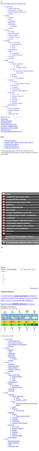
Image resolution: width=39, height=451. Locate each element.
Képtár (6, 60)
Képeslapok (15, 99)
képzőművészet (32, 296)
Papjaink (10, 39)
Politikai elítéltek (13, 35)
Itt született (11, 32)
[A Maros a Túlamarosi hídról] (9, 126)
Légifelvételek (16, 89)
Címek (10, 19)
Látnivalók (11, 62)
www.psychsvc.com (9, 151)
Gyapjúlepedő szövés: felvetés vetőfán (17, 197)
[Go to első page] (5, 274)
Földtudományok (12, 49)
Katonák (14, 98)
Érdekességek (12, 24)
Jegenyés (28, 298)
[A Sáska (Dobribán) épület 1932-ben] (11, 131)
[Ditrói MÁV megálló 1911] (9, 124)
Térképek (14, 101)
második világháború (26, 300)
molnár (10, 304)
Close (3, 267)
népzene (22, 303)
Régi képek (11, 92)
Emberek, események (17, 96)
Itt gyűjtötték (15, 53)
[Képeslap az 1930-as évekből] (9, 128)
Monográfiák (11, 21)
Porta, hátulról (10, 210)
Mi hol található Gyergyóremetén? (17, 12)
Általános (7, 15)
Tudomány (7, 40)
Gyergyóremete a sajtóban (15, 10)
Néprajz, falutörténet (17, 64)
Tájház (17, 65)
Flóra (13, 46)
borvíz (16, 298)
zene (2, 300)
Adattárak (11, 17)
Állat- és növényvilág (14, 42)
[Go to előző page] (5, 276)
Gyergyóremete (9, 7)
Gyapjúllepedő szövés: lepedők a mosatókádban (21, 215)
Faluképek (11, 80)
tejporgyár (4, 304)
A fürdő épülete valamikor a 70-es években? (20, 226)
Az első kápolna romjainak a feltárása (18, 223)
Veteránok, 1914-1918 (14, 37)
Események (15, 85)
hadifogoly (22, 298)
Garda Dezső (14, 300)
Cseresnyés (8, 300)
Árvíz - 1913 (15, 94)
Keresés (3, 117)
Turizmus (10, 28)
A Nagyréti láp (20, 78)
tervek (2, 298)
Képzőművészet (12, 105)
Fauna (13, 48)
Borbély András (9, 298)
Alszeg (2, 296)
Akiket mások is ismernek (23, 83)
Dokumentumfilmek (13, 110)
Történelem (11, 57)
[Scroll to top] (1, 449)
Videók (6, 107)
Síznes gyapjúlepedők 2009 (14, 207)
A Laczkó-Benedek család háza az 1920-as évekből (22, 242)
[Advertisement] (19, 174)
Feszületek (15, 87)
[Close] (1, 251)
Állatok (14, 74)
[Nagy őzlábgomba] (6, 121)
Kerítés (8, 194)
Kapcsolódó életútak (13, 33)
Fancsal (33, 304)
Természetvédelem (17, 44)
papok (15, 303)
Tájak (13, 69)
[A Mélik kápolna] (6, 122)
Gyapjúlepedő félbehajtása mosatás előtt (18, 212)
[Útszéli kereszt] (5, 130)
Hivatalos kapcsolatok (14, 108)
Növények (15, 76)
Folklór (10, 51)
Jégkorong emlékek (17, 103)
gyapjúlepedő (34, 298)
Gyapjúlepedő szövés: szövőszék (16, 199)
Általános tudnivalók (13, 8)
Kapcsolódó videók (13, 114)
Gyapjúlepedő (10, 218)
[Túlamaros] (4, 119)
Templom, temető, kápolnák (19, 91)
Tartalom (10, 14)
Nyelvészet (11, 58)
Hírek (9, 112)
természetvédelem (21, 295)
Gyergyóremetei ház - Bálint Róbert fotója (19, 220)
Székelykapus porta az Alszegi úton (17, 228)
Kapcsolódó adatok (17, 55)
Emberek (7, 30)
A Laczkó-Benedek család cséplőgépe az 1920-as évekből (17, 237)
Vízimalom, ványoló (21, 67)
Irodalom (14, 26)
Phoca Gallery (34, 288)
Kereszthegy (9, 296)
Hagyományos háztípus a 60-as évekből (18, 202)
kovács (28, 304)
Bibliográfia (11, 23)
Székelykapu (10, 205)
